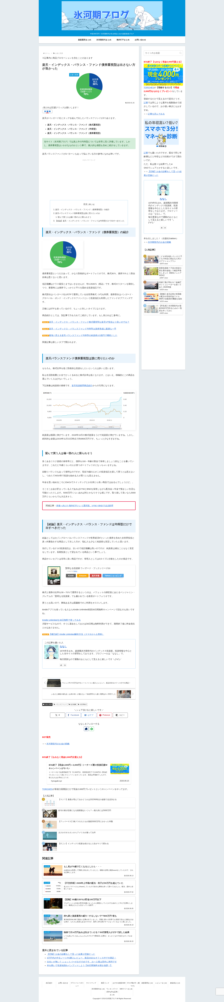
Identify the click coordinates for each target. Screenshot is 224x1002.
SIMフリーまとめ (126, 989)
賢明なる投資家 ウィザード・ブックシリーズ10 (87, 568)
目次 (85, 204)
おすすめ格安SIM (119, 983)
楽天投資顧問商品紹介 (82, 385)
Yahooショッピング (113, 576)
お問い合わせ (63, 983)
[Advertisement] (89, 178)
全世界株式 (83, 704)
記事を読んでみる (156, 114)
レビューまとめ (161, 983)
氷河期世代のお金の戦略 (58, 744)
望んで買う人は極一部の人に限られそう (74, 217)
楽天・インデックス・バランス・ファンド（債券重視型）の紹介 (82, 209)
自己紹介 (49, 983)
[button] (120, 715)
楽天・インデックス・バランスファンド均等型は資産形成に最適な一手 (82, 329)
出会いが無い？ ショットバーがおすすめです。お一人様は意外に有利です (82, 962)
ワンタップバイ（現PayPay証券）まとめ (112, 992)
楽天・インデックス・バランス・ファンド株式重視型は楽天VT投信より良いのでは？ (89, 322)
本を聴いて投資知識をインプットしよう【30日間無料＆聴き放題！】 (79, 965)
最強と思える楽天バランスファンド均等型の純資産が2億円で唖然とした (83, 335)
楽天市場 (95, 576)
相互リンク (105, 983)
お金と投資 (48, 704)
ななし (63, 646)
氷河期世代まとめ (98, 989)
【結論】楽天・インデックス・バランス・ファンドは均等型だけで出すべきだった (89, 221)
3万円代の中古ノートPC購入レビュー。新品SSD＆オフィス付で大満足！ (81, 958)
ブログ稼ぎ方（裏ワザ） (133, 984)
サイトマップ (91, 983)
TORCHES (47, 789)
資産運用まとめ (147, 983)
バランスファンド (61, 704)
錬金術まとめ (175, 983)
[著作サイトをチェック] (61, 665)
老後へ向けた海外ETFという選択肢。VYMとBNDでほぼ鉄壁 (84, 505)
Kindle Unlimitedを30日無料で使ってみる (61, 620)
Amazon (82, 576)
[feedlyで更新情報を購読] (64, 665)
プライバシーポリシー (77, 984)
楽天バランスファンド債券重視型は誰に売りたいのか (77, 213)
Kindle (71, 576)
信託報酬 (73, 704)
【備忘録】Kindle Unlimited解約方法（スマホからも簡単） (76, 634)
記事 (146, 102)
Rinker (75, 571)
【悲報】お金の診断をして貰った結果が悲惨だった (71, 954)
